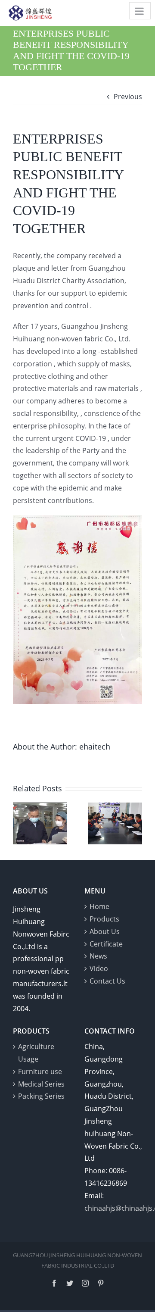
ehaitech (94, 746)
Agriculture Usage (36, 1053)
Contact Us (107, 981)
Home (99, 906)
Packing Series (41, 1096)
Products (104, 919)
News (98, 956)
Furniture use (40, 1071)
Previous (128, 96)
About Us (105, 931)
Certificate (106, 944)
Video (99, 968)
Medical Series (41, 1084)
